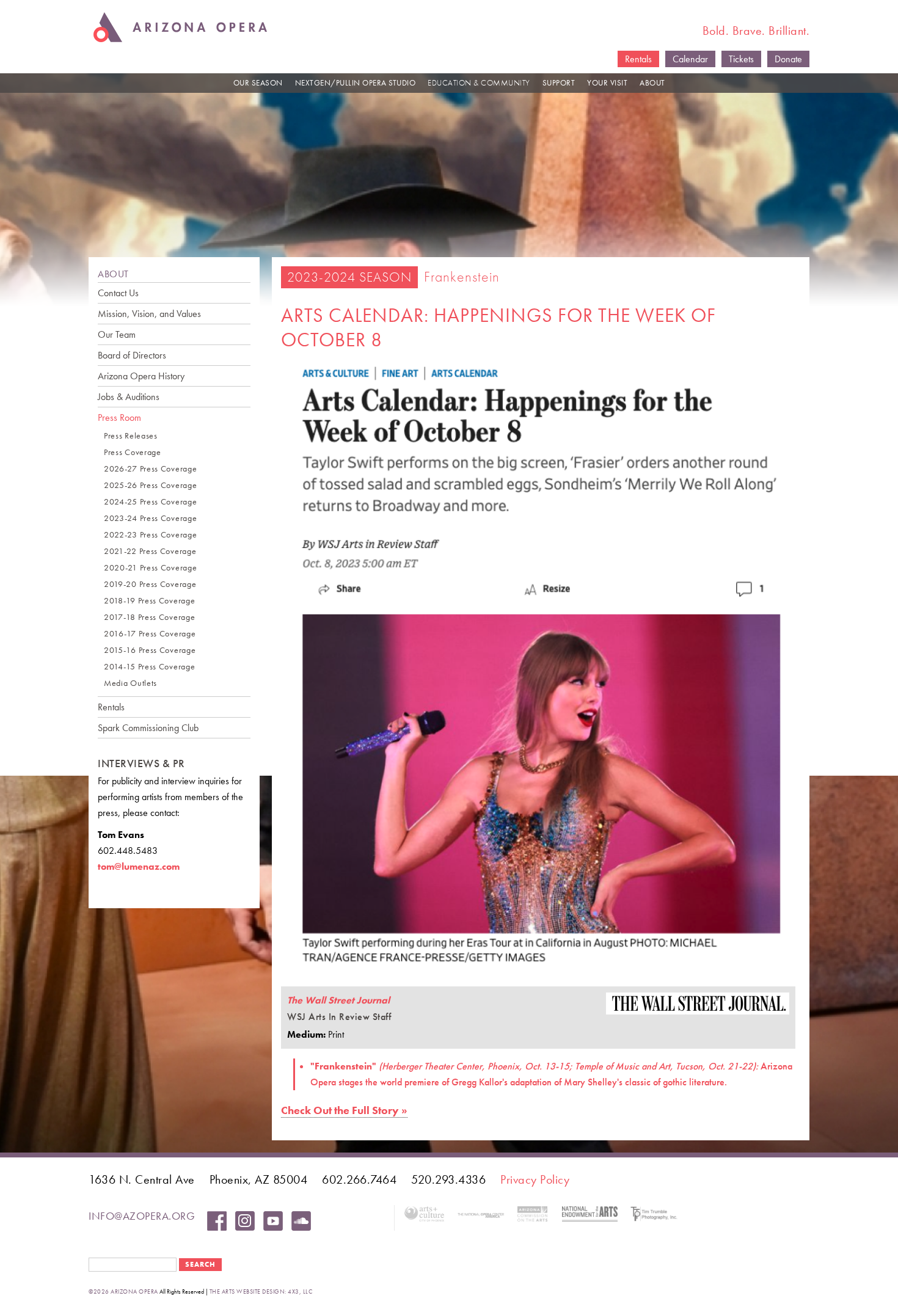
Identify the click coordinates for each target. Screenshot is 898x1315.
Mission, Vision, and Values (149, 313)
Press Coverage (132, 452)
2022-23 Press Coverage (150, 535)
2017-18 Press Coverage (149, 617)
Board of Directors (132, 355)
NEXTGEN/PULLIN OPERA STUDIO (355, 83)
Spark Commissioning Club (148, 728)
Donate (788, 59)
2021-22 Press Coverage (150, 551)
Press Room (119, 417)
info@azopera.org (142, 1216)
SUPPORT (558, 83)
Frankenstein (462, 276)
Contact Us (118, 293)
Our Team (117, 334)
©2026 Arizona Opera (123, 1291)
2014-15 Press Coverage (149, 666)
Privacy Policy (534, 1179)
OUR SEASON (258, 83)
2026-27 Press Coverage (150, 469)
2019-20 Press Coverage (150, 584)
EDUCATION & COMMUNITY (479, 83)
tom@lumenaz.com (139, 866)
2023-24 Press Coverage (150, 518)
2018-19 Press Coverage (149, 601)
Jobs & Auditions (128, 397)
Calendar (690, 59)
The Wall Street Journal (338, 1000)
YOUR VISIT (607, 83)
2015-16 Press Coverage (149, 650)
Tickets (741, 59)
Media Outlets (130, 683)
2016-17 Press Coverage (149, 633)
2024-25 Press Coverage (150, 502)
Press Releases (131, 436)
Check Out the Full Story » (344, 1110)
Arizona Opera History (141, 376)
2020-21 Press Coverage (150, 568)
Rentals (638, 59)
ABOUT (652, 83)
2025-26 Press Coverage (150, 485)
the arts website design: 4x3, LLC (261, 1291)
